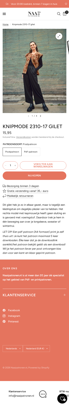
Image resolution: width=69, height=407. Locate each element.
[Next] (41, 116)
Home (5, 24)
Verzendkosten (23, 137)
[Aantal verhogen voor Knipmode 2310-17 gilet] (15, 165)
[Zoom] (59, 36)
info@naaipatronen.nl (21, 395)
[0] (64, 14)
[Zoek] (59, 14)
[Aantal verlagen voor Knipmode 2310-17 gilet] (5, 165)
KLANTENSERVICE (19, 295)
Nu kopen (34, 175)
